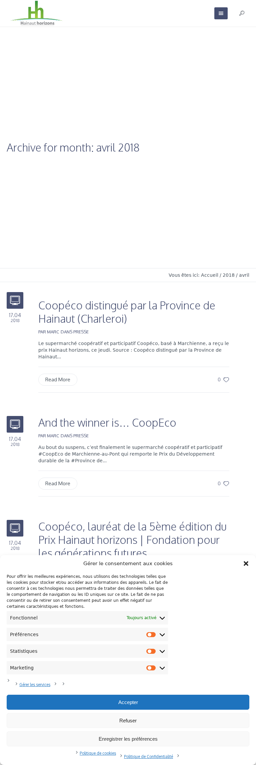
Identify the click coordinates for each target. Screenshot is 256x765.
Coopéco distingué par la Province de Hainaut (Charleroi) (126, 311)
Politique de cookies (98, 753)
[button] (246, 563)
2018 (229, 275)
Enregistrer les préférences (128, 739)
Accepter (128, 702)
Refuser (128, 720)
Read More (57, 379)
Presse (81, 331)
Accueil (209, 275)
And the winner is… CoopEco (107, 422)
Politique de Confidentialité (148, 756)
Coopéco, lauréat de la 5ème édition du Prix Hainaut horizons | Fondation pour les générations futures (132, 540)
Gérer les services (34, 684)
